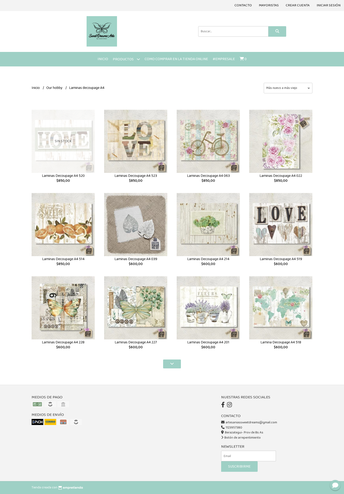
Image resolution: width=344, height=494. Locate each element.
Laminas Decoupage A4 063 (208, 176)
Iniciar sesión (328, 5)
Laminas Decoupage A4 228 (63, 342)
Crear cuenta (298, 5)
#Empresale (224, 59)
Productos (123, 59)
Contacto (243, 5)
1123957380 (233, 427)
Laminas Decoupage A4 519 (281, 259)
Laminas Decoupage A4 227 (136, 342)
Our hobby (54, 88)
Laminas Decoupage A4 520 (63, 176)
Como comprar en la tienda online (176, 59)
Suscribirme (239, 466)
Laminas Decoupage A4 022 (281, 176)
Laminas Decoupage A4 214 (208, 259)
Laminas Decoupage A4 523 (135, 176)
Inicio (103, 59)
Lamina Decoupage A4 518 (280, 342)
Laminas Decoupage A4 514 (63, 259)
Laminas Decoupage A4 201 (208, 342)
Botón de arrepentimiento (242, 437)
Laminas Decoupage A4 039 (135, 259)
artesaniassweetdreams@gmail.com (251, 422)
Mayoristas (269, 5)
